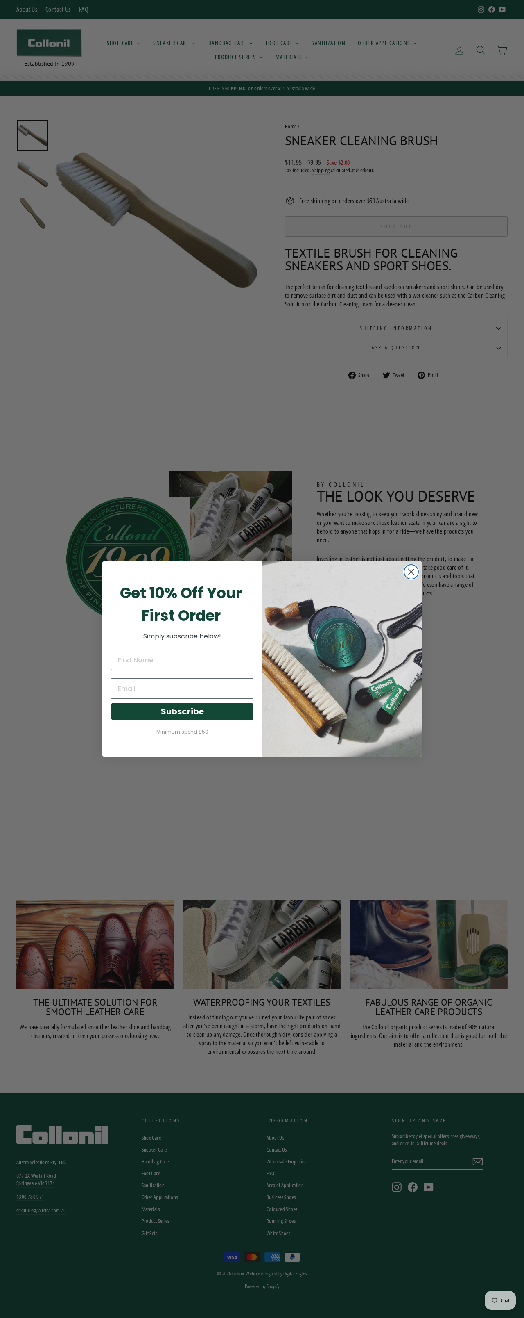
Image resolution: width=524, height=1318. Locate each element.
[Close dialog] (411, 572)
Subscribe (182, 711)
